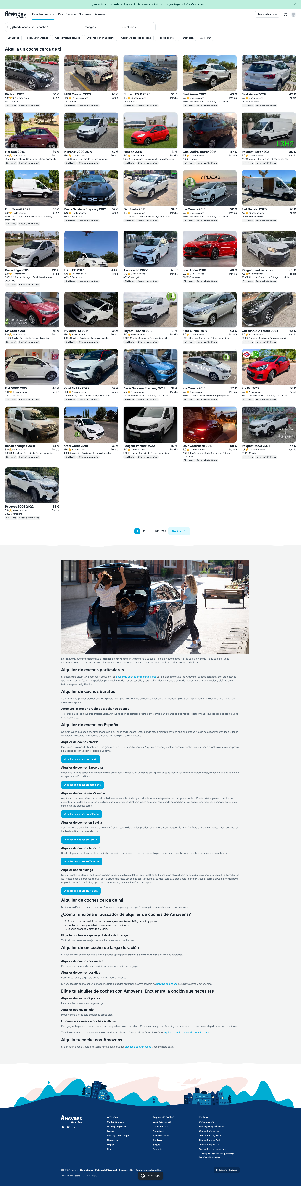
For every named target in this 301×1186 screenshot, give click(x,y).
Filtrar (207, 37)
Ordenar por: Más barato (101, 37)
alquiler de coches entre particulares (136, 676)
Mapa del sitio (126, 1170)
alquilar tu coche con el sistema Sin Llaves (187, 1032)
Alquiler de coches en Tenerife (81, 861)
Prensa (110, 1131)
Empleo (110, 1144)
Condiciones (86, 1170)
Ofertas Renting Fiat (209, 1131)
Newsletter (113, 1140)
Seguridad (158, 1149)
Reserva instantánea (37, 37)
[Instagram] (69, 1127)
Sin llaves (157, 1140)
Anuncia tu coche (267, 14)
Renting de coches (167, 983)
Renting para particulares (211, 1126)
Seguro (156, 1144)
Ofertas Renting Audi (209, 1140)
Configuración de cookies (148, 1170)
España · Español (228, 1169)
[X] (74, 1127)
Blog (109, 1149)
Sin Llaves (85, 14)
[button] (296, 4)
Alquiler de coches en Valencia (81, 814)
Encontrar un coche (43, 14)
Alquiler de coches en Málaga (81, 890)
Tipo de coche (166, 37)
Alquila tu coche (161, 1135)
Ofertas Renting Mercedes (212, 1149)
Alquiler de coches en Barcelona (82, 784)
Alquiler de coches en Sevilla (80, 839)
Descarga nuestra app (118, 1135)
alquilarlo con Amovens (138, 1046)
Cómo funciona (67, 14)
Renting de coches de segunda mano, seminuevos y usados (217, 1155)
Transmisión (187, 37)
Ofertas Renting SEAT (210, 1135)
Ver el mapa (153, 1175)
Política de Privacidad (106, 1170)
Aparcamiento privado (67, 37)
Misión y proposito (116, 1126)
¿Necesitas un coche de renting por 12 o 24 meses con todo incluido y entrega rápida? (148, 4)
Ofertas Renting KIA (209, 1144)
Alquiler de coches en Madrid (80, 759)
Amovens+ (100, 14)
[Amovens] (15, 14)
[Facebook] (63, 1127)
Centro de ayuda (115, 1122)
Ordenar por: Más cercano (136, 37)
